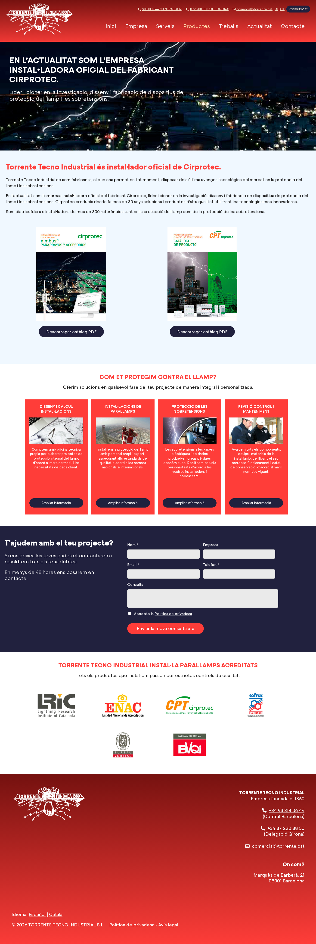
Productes (196, 26)
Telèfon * (211, 564)
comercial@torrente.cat (254, 9)
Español (37, 914)
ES (276, 9)
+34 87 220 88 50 (285, 828)
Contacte (293, 26)
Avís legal (168, 925)
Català (55, 914)
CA (282, 9)
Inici (111, 26)
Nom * (132, 544)
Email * (133, 564)
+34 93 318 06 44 (286, 810)
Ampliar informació (56, 503)
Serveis (165, 26)
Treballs (228, 26)
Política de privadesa (173, 613)
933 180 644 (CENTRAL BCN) (162, 9)
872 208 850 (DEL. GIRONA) (209, 9)
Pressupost (298, 9)
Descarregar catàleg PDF (71, 331)
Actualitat (259, 26)
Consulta (135, 584)
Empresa (136, 26)
